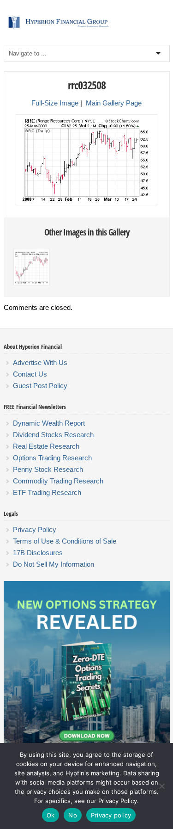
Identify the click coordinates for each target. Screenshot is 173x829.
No (72, 815)
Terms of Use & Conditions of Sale (64, 541)
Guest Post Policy (40, 386)
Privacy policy (111, 815)
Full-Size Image (54, 103)
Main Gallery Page (114, 103)
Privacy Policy (34, 529)
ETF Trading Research (47, 492)
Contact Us (30, 374)
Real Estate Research (46, 446)
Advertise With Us (40, 362)
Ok (51, 815)
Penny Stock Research (48, 469)
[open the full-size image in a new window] (86, 203)
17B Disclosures (38, 553)
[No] (161, 786)
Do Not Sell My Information (53, 564)
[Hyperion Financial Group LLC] (87, 29)
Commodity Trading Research (58, 481)
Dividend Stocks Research (53, 435)
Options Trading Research (52, 458)
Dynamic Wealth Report (49, 423)
